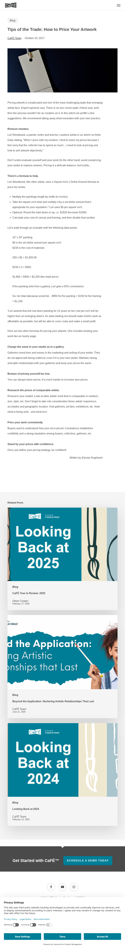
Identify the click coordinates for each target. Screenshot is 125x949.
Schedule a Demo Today (88, 860)
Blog (12, 20)
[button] (118, 5)
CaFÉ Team (14, 38)
